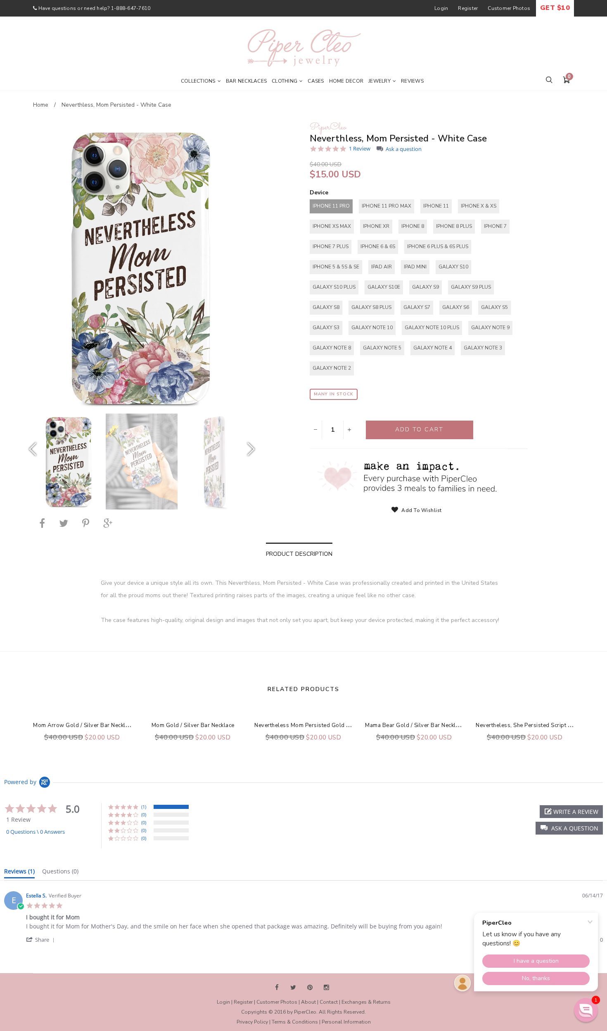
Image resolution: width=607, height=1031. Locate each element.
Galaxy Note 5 (382, 347)
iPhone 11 (436, 206)
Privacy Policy (252, 1022)
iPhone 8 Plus (454, 226)
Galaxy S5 (494, 307)
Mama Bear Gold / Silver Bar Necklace (415, 725)
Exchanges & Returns (366, 1002)
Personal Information (346, 1022)
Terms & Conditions (295, 1022)
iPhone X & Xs (478, 206)
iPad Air (381, 266)
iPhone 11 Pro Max (386, 206)
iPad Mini (415, 266)
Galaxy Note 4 (432, 347)
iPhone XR (376, 226)
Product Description (299, 554)
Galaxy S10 (453, 266)
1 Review (359, 148)
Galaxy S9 (425, 287)
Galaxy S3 (326, 327)
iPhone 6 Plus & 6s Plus (437, 246)
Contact (329, 1002)
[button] (569, 828)
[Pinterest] (85, 523)
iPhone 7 (495, 226)
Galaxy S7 (416, 307)
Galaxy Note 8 (332, 347)
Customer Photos (509, 8)
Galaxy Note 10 (372, 327)
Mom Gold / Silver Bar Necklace (193, 725)
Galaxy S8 (326, 307)
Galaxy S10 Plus (334, 287)
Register (468, 8)
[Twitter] (63, 523)
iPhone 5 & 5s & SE (336, 266)
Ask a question (404, 149)
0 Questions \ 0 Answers (35, 831)
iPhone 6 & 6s (377, 246)
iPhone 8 (412, 226)
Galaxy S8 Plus (371, 307)
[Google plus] (107, 523)
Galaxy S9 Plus (471, 287)
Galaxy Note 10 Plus (432, 327)
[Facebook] (42, 523)
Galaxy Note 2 (332, 368)
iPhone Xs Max (332, 226)
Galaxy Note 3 (483, 347)
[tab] (19, 873)
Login (441, 8)
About (308, 1002)
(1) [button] (143, 807)
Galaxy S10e (384, 287)
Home (40, 105)
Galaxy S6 (455, 307)
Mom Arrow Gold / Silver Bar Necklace (83, 725)
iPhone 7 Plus (331, 246)
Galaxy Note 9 (490, 327)
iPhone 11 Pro (331, 206)
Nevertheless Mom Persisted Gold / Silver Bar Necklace (327, 725)
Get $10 (555, 7)
